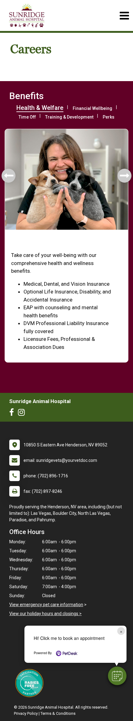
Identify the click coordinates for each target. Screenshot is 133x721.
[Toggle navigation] (124, 15)
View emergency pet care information (46, 604)
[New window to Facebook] (13, 413)
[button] (117, 676)
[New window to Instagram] (23, 413)
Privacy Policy (26, 713)
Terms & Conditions (58, 713)
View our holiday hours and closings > (45, 613)
